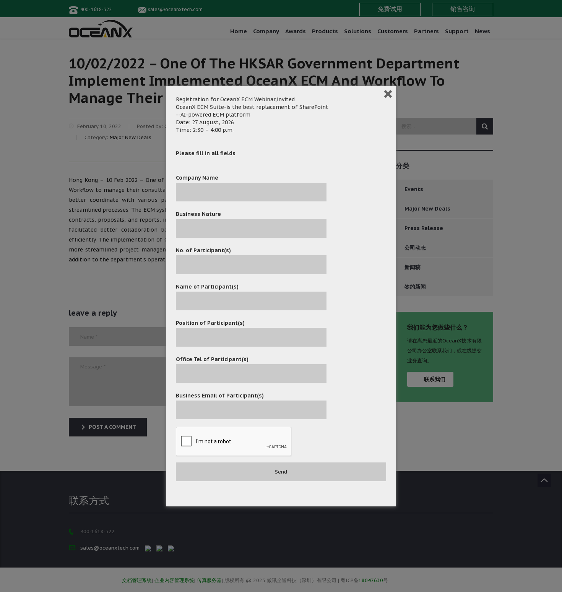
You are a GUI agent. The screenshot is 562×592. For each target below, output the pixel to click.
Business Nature (198, 214)
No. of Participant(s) (203, 250)
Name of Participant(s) (207, 286)
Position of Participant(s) (210, 323)
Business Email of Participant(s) (220, 395)
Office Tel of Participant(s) (212, 359)
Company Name (197, 177)
